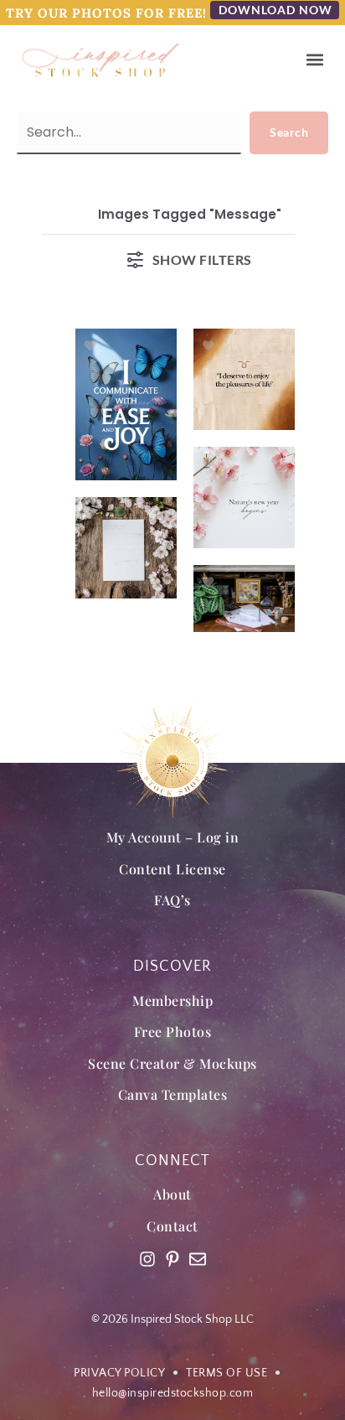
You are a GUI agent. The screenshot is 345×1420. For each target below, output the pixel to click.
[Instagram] (147, 1259)
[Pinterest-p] (172, 1259)
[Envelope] (197, 1259)
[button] (314, 60)
